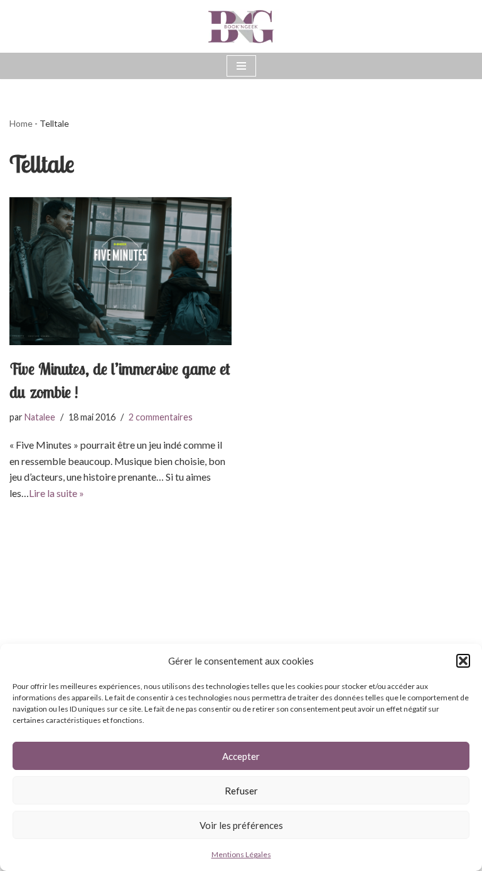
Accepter (241, 756)
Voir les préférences (241, 825)
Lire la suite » (56, 493)
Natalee (39, 417)
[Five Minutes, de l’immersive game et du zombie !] (120, 271)
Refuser (241, 790)
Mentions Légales (241, 854)
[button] (463, 661)
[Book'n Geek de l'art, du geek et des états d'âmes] (241, 26)
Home (21, 123)
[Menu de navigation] (241, 66)
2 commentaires (161, 417)
